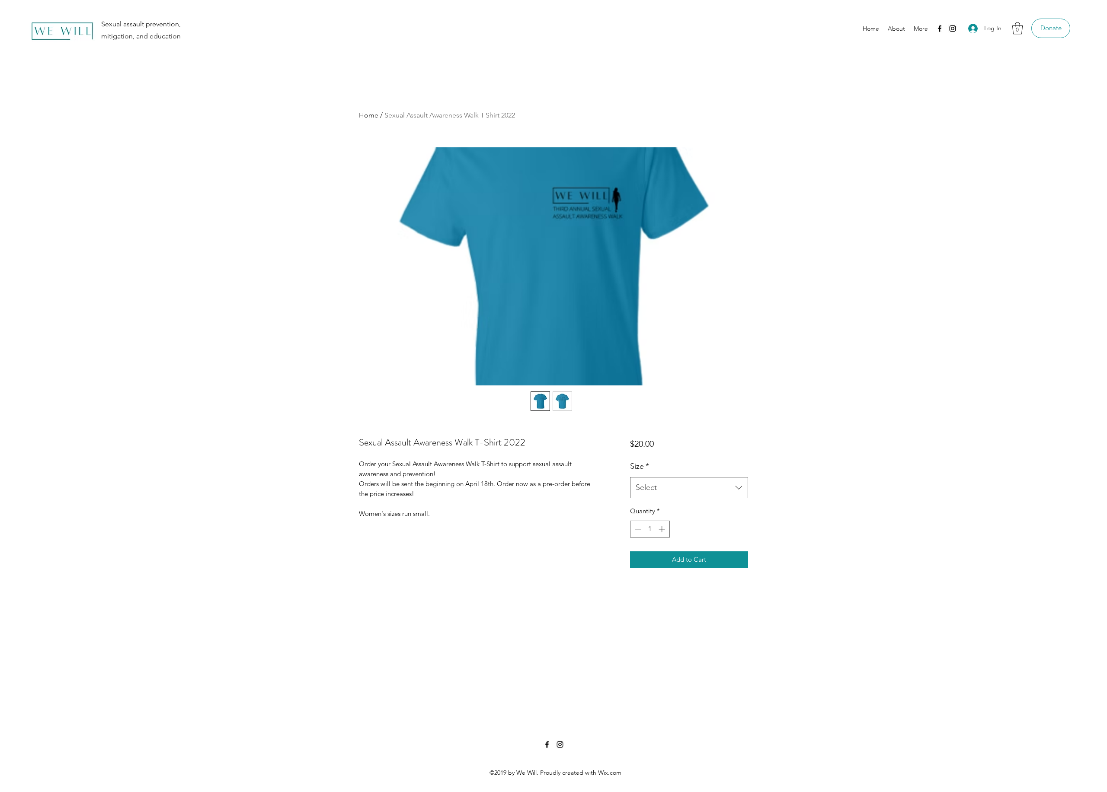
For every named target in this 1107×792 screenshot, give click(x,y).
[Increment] (663, 529)
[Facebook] (939, 28)
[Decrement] (637, 529)
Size (639, 466)
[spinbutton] (650, 529)
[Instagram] (952, 28)
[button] (1017, 28)
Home (368, 115)
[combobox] (689, 488)
